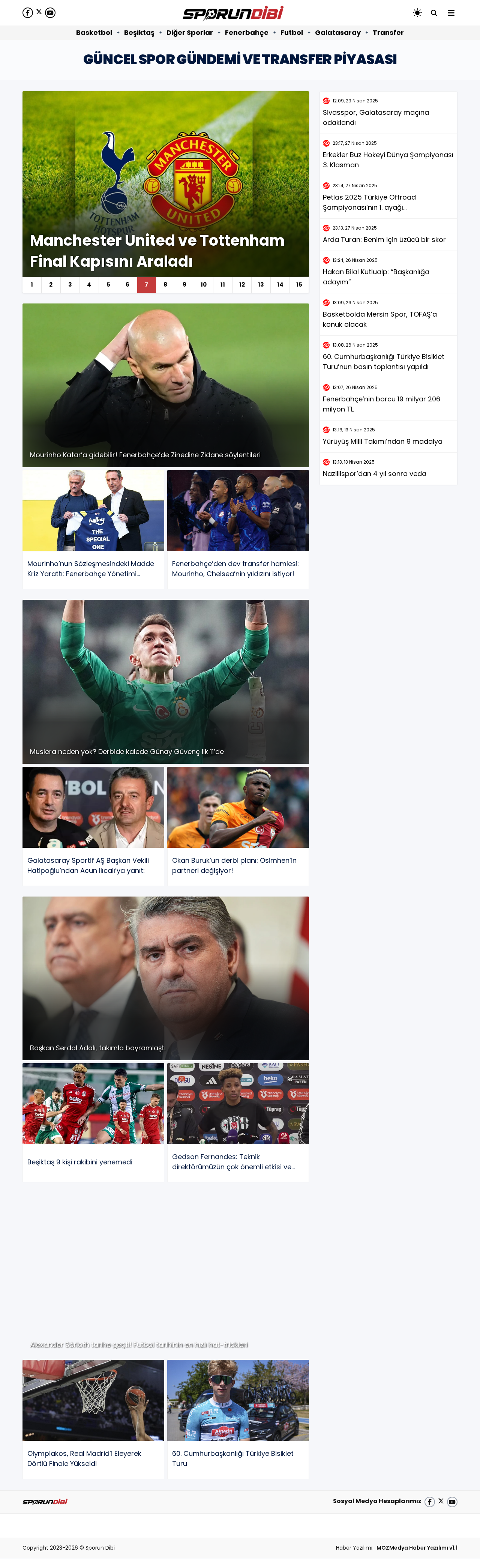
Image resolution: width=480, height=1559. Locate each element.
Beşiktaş (139, 32)
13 (261, 284)
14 (280, 284)
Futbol (291, 32)
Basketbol (94, 32)
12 (242, 284)
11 (222, 284)
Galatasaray (338, 32)
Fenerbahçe (246, 32)
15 (299, 284)
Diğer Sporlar (189, 32)
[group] (165, 192)
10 (204, 284)
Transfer (388, 32)
